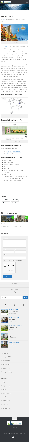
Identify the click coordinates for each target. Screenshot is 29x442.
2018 (16, 152)
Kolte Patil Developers (8, 397)
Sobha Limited (16, 317)
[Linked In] (19, 437)
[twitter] (13, 437)
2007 (14, 152)
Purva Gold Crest (19, 224)
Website (5, 255)
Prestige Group (16, 309)
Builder (10, 309)
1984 (11, 152)
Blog (4, 382)
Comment (5, 238)
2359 (8, 154)
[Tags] (23, 305)
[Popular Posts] (14, 305)
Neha (4, 19)
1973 (8, 152)
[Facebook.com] (10, 437)
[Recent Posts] (5, 305)
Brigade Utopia (12, 336)
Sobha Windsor (12, 319)
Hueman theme (22, 433)
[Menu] (27, 2)
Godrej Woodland (13, 327)
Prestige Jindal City (14, 344)
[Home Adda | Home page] (7, 2)
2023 (19, 152)
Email (16, 249)
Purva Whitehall (5, 46)
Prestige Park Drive (13, 311)
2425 (11, 154)
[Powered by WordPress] (9, 433)
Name (4, 249)
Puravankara (4, 12)
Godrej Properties (17, 325)
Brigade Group (12, 334)
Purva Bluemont (5, 224)
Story (4, 412)
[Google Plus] (16, 437)
